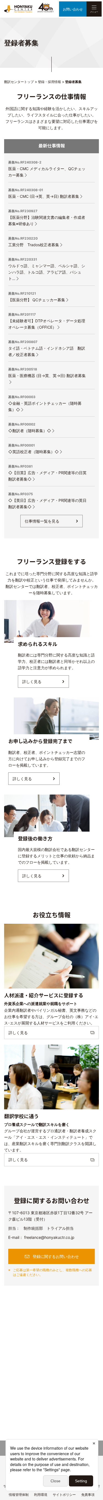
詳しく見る (31, 681)
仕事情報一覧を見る (42, 521)
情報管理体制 (19, 1495)
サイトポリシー (64, 1495)
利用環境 (40, 1495)
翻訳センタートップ (19, 82)
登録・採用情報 (49, 82)
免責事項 (87, 1495)
